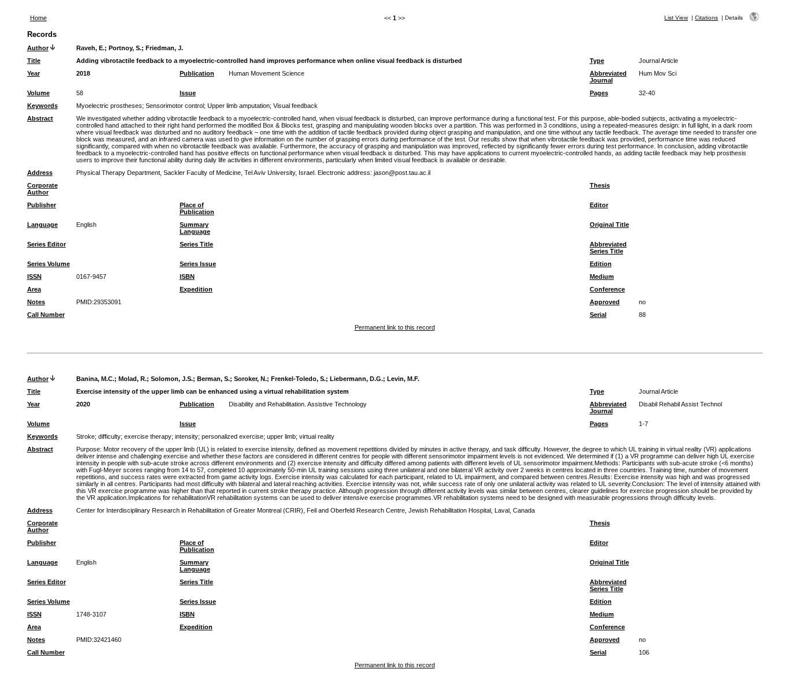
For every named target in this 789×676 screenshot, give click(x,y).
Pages (599, 92)
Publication (197, 73)
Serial (598, 314)
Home (38, 17)
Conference (607, 289)
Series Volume (48, 263)
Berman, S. (213, 378)
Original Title (609, 224)
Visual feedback (295, 105)
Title (33, 60)
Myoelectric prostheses (109, 105)
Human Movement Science (266, 73)
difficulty (109, 436)
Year (33, 73)
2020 (83, 404)
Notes (36, 301)
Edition (601, 263)
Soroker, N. (250, 378)
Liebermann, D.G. (356, 378)
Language (42, 224)
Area (34, 289)
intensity (186, 436)
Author (38, 47)
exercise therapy (148, 436)
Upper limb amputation (238, 105)
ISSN (34, 276)
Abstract (40, 118)
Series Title (196, 244)
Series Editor (46, 244)
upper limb (281, 436)
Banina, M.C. (95, 378)
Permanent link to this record (395, 327)
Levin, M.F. (403, 378)
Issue (188, 92)
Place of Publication (197, 208)
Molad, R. (132, 378)
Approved (605, 301)
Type (597, 60)
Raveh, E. (90, 47)
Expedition (196, 289)
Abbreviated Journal (608, 77)
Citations (706, 17)
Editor (599, 204)
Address (40, 172)
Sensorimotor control (175, 105)
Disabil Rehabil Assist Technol (680, 404)
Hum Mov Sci (657, 73)
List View (676, 17)
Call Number (46, 314)
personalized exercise (232, 436)
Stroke (85, 436)
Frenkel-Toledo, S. (298, 378)
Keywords (42, 105)
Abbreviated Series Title (608, 248)
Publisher (41, 204)
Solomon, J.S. (172, 378)
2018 (83, 73)
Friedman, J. (164, 47)
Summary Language (195, 228)
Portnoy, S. (125, 47)
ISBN (187, 276)
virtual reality (316, 436)
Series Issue (198, 263)
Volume (38, 92)
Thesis (600, 185)
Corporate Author (42, 189)
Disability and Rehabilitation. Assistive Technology (298, 404)
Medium (602, 276)
